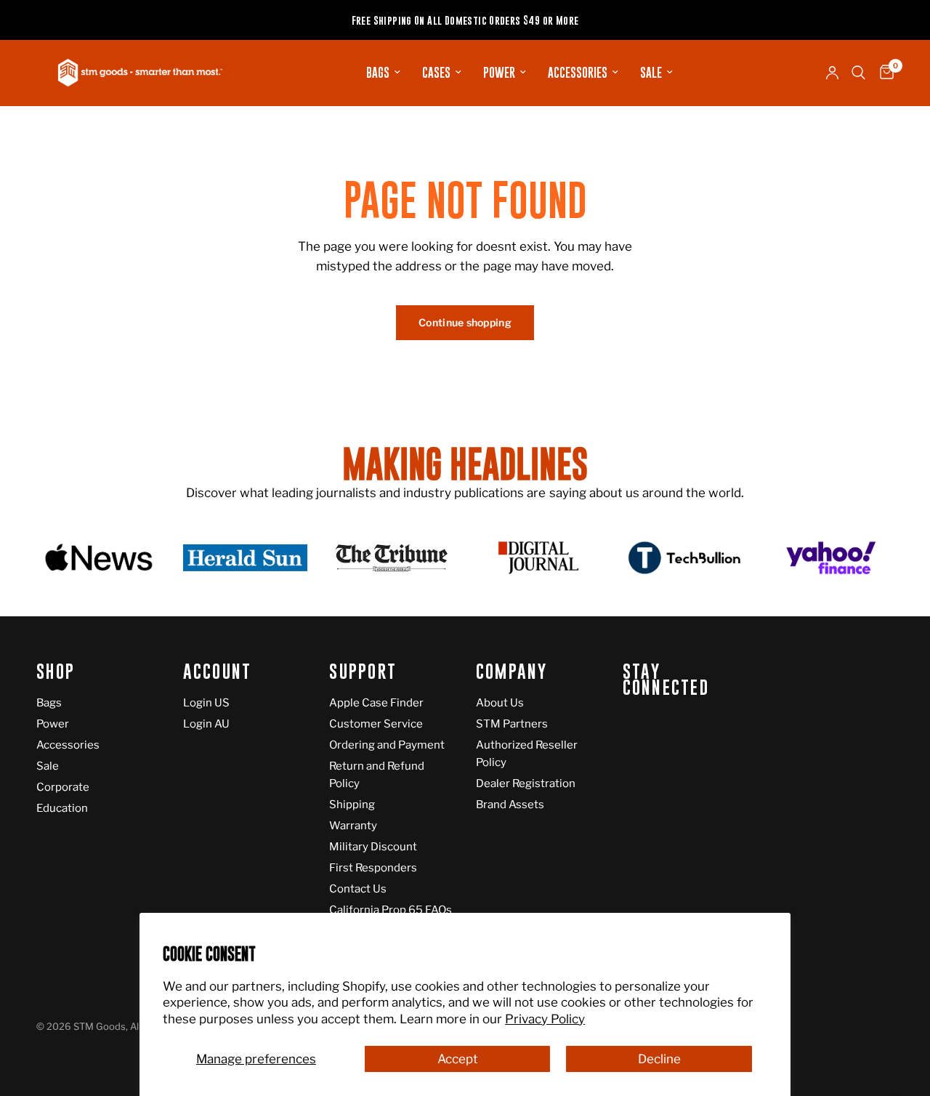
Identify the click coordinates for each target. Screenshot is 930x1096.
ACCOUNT (217, 672)
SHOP (55, 672)
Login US (206, 702)
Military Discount (373, 846)
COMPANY (512, 672)
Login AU (206, 723)
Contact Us (358, 888)
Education (62, 808)
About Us (500, 702)
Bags (377, 72)
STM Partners (512, 723)
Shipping (352, 804)
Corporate (62, 787)
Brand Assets (510, 804)
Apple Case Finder (376, 702)
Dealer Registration (525, 783)
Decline (659, 1059)
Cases (436, 72)
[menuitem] (383, 73)
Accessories (577, 72)
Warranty (353, 825)
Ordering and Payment (387, 745)
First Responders (373, 867)
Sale (651, 72)
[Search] (858, 72)
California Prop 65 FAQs (390, 909)
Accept (457, 1059)
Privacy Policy (545, 1019)
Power (499, 72)
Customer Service (376, 723)
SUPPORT (363, 672)
